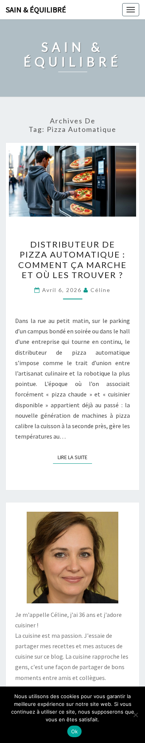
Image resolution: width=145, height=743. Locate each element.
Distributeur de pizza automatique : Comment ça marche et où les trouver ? (72, 259)
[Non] (135, 715)
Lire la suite (75, 457)
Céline (100, 290)
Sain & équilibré (36, 9)
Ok (74, 731)
